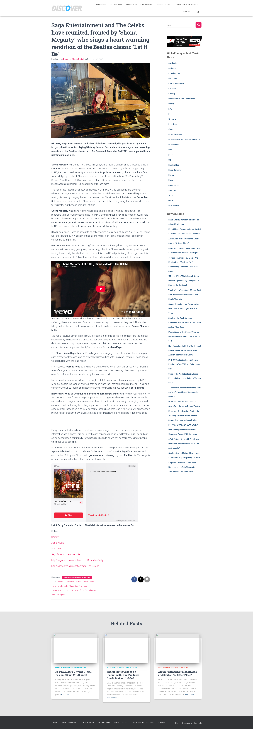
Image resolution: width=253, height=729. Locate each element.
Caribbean (172, 78)
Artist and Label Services (142, 723)
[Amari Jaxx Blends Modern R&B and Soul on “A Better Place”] (178, 648)
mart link (57, 548)
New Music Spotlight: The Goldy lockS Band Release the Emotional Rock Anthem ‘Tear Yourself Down (184, 350)
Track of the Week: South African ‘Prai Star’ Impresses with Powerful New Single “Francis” (184, 294)
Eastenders (69, 582)
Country (171, 94)
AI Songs (172, 68)
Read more (65, 694)
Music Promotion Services (187, 5)
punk (170, 155)
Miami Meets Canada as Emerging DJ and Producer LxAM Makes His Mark (123, 675)
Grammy (172, 119)
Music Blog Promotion (78, 586)
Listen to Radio (116, 5)
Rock (170, 180)
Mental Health (88, 582)
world (170, 200)
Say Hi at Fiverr (120, 723)
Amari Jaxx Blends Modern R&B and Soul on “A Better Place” (177, 673)
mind (54, 586)
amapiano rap (174, 73)
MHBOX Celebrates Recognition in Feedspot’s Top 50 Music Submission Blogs (184, 364)
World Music (173, 205)
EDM (170, 109)
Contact (187, 12)
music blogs (57, 590)
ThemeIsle (197, 723)
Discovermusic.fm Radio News (181, 99)
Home (55, 723)
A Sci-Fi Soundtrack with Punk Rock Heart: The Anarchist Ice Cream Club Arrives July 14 (183, 443)
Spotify (55, 537)
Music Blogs (131, 5)
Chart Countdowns (176, 83)
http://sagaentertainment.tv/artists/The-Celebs (75, 566)
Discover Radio (164, 5)
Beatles (60, 582)
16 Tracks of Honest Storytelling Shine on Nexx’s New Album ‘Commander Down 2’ (184, 392)
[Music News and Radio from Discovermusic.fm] (66, 8)
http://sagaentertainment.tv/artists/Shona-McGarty (77, 560)
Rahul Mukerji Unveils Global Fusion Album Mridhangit (73, 673)
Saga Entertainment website (65, 554)
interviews (172, 124)
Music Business (175, 134)
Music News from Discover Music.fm (77, 577)
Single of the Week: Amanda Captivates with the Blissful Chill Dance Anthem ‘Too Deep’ (184, 322)
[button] (153, 5)
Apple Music (57, 542)
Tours (170, 195)
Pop (170, 150)
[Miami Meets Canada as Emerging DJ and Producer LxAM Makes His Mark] (126, 648)
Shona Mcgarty (58, 595)
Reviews (172, 175)
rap (169, 160)
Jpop (170, 129)
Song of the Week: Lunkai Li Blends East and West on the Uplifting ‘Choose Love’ (184, 378)
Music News (101, 5)
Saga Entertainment (88, 590)
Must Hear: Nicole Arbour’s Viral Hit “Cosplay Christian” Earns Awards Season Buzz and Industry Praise (183, 415)
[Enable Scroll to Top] (247, 723)
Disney (171, 104)
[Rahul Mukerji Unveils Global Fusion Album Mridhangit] (75, 648)
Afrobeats (172, 63)
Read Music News (69, 723)
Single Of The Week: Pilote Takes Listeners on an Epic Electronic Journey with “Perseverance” (182, 467)
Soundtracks (173, 185)
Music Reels (173, 144)
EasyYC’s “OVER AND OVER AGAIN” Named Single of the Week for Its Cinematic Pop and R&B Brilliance (183, 429)
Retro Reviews (174, 170)
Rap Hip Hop (173, 165)
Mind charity (63, 586)
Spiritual (172, 190)
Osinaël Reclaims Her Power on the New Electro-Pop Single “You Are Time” (183, 308)
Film (170, 114)
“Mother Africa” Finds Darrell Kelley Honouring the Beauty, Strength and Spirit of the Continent (183, 280)
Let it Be (78, 582)
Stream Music (146, 5)
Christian (172, 89)
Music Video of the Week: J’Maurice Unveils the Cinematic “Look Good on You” (184, 336)
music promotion (71, 590)
